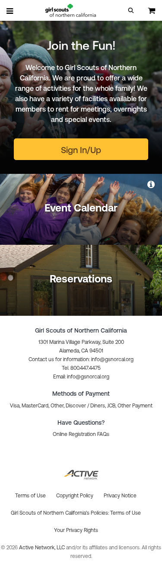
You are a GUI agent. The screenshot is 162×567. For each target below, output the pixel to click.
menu (10, 10)
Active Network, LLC (42, 548)
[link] (151, 184)
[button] (131, 10)
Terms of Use (125, 513)
